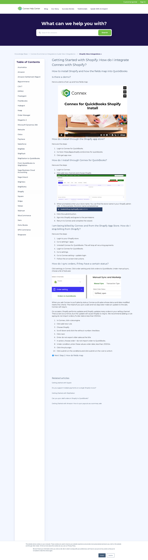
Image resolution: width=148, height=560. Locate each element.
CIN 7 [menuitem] (20, 86)
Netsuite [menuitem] (21, 130)
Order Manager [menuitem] (24, 115)
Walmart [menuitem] (21, 211)
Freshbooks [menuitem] (22, 101)
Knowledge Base (21, 54)
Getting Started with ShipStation (63, 393)
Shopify (82, 54)
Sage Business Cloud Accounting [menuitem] (26, 171)
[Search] (104, 32)
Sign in (143, 2)
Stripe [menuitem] (20, 201)
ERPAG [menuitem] (21, 91)
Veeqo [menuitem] (20, 206)
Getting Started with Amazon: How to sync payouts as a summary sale (77, 403)
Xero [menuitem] (20, 220)
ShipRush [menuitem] (21, 154)
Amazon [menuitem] (21, 72)
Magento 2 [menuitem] (22, 120)
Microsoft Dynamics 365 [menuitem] (28, 125)
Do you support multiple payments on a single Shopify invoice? (74, 388)
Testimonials (82, 9)
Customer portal (130, 2)
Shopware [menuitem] (22, 235)
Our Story (55, 9)
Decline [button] (111, 555)
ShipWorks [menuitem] (22, 187)
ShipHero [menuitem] (21, 182)
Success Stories (68, 9)
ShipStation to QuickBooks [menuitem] (29, 158)
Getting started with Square (61, 383)
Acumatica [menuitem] (22, 67)
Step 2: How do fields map (71, 355)
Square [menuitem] (20, 196)
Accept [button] (102, 555)
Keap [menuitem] (20, 110)
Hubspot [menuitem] (21, 106)
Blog (46, 9)
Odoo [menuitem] (20, 134)
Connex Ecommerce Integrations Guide (46, 54)
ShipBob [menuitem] (21, 149)
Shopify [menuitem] (21, 191)
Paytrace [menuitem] (21, 139)
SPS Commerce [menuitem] (24, 230)
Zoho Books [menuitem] (23, 225)
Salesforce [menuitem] (22, 144)
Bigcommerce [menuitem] (23, 82)
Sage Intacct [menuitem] (23, 177)
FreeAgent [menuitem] (22, 96)
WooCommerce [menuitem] (24, 215)
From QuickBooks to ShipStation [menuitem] (26, 164)
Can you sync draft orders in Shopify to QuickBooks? (70, 398)
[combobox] (74, 32)
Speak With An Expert (99, 9)
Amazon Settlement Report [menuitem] (29, 77)
